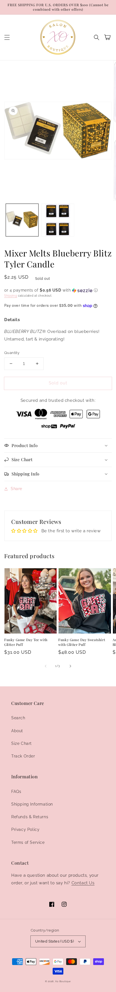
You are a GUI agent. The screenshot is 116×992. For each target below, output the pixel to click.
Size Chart (21, 743)
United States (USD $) (54, 941)
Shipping (10, 295)
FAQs (16, 791)
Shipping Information (32, 804)
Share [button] (16, 488)
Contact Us (83, 882)
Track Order (23, 756)
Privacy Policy (25, 829)
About (17, 731)
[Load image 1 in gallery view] (22, 220)
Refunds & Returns (29, 817)
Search (18, 718)
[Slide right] (70, 666)
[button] (7, 37)
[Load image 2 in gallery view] (57, 220)
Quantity (11, 353)
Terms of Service (28, 842)
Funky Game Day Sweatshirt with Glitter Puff (81, 642)
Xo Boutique (63, 981)
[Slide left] (45, 666)
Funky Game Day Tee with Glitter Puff (26, 642)
